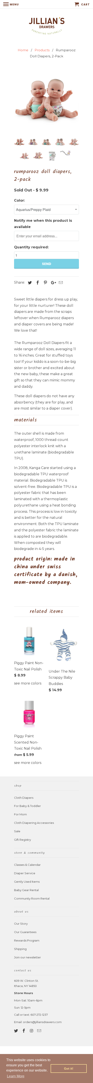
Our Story (21, 923)
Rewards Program (26, 940)
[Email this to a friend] (60, 282)
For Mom (20, 814)
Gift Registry (22, 839)
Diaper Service (24, 873)
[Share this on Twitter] (29, 282)
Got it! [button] (68, 1068)
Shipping (20, 949)
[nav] (11, 4)
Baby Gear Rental (26, 890)
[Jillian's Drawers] (47, 25)
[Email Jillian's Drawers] (39, 1030)
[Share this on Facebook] (37, 282)
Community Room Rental (32, 898)
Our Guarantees (25, 932)
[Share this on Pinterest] (44, 282)
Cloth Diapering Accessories (34, 822)
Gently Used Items (27, 881)
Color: (19, 200)
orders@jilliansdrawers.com (42, 1022)
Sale (17, 831)
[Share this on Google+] (52, 282)
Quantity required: (31, 247)
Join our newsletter (27, 957)
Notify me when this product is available (43, 224)
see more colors (27, 683)
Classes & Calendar (27, 864)
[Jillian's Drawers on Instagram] (32, 1030)
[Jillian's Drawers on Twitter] (16, 1030)
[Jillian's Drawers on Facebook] (24, 1030)
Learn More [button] (15, 1076)
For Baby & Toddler (27, 806)
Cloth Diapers (23, 797)
